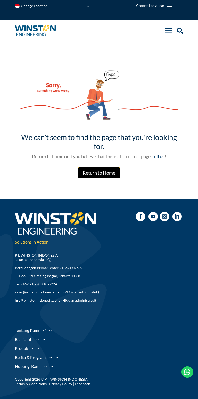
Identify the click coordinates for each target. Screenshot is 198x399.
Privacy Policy (60, 383)
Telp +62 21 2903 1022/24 (36, 284)
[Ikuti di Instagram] (164, 216)
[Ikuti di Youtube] (153, 216)
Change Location (34, 6)
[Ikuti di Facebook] (140, 216)
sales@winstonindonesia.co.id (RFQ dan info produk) (57, 292)
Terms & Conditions (31, 383)
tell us (158, 156)
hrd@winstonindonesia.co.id (38, 300)
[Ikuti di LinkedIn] (177, 216)
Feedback (82, 383)
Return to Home (99, 173)
